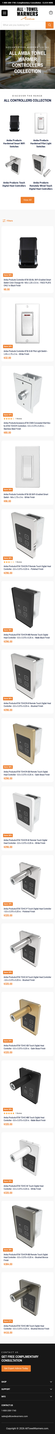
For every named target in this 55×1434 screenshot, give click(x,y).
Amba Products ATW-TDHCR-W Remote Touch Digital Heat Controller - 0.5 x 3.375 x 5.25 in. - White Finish (25, 842)
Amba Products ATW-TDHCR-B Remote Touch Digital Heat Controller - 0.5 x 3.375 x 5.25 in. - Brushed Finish (27, 705)
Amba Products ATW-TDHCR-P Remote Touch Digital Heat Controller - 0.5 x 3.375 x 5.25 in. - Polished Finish (27, 568)
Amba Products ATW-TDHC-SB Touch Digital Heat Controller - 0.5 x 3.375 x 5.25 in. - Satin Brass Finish (24, 1047)
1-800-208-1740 (8, 1410)
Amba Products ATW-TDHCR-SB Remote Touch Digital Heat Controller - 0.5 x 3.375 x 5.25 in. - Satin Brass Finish (27, 773)
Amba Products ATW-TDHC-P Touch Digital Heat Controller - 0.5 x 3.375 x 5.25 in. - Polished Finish (27, 910)
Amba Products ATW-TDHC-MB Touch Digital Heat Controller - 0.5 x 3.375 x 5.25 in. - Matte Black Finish (25, 1119)
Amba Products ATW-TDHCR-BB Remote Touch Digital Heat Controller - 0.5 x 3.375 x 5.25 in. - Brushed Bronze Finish (26, 1257)
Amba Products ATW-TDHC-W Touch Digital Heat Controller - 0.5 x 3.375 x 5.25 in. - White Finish (23, 1187)
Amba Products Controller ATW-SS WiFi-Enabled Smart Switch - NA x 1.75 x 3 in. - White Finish (26, 496)
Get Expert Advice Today (16, 1368)
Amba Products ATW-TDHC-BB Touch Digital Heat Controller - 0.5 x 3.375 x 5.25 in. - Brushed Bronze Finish (26, 1327)
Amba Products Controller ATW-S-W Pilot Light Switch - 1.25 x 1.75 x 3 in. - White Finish (26, 353)
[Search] (50, 25)
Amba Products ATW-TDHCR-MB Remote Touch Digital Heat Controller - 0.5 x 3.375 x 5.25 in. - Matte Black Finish (27, 636)
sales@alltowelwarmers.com (14, 1416)
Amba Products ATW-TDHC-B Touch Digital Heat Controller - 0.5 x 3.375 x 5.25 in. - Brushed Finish (27, 979)
